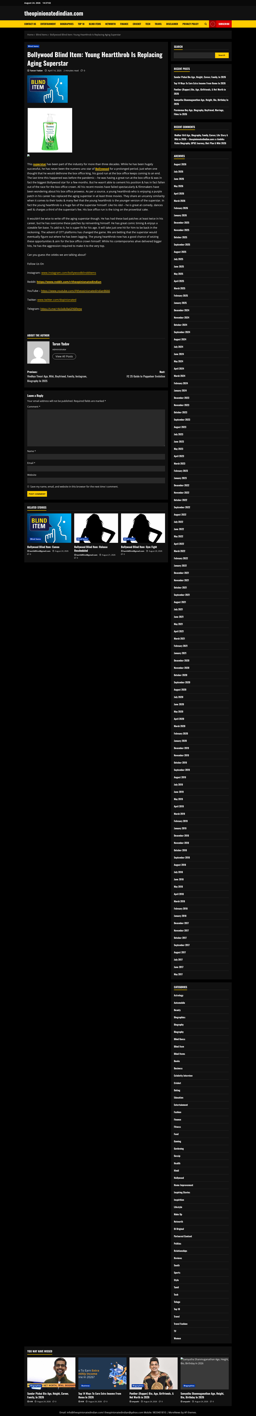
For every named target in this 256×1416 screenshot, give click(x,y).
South (177, 1265)
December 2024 (181, 310)
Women (177, 1338)
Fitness (177, 1126)
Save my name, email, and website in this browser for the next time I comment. (74, 486)
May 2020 (178, 711)
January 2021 (180, 653)
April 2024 (179, 368)
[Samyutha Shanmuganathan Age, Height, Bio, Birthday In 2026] (205, 1373)
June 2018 (179, 879)
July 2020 (178, 697)
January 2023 (180, 478)
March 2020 (179, 726)
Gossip (177, 1156)
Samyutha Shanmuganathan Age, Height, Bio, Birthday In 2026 (202, 1395)
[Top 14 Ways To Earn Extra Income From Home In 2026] (102, 1373)
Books (177, 1061)
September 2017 (182, 945)
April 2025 (179, 281)
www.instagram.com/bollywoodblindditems (68, 272)
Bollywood (102, 168)
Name (31, 451)
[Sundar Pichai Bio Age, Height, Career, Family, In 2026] (51, 1373)
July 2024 (178, 346)
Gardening (179, 1148)
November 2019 (181, 755)
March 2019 (179, 813)
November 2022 (181, 492)
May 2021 (178, 624)
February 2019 (181, 821)
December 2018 (181, 835)
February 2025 (181, 295)
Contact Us (30, 24)
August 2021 (180, 602)
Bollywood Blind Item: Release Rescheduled (90, 548)
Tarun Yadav (36, 70)
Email (31, 463)
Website (31, 474)
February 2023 (181, 470)
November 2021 (181, 580)
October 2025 (180, 237)
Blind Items (95, 24)
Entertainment (48, 24)
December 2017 (181, 923)
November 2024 (181, 317)
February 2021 (181, 646)
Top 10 (81, 24)
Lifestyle (178, 1207)
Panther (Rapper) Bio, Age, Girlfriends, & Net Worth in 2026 (151, 1395)
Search (178, 47)
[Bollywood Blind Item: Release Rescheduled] (96, 528)
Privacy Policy (191, 24)
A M (31, 1401)
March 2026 (179, 200)
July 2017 (178, 959)
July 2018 (178, 872)
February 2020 (181, 733)
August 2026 (180, 164)
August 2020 (180, 689)
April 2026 (179, 193)
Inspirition (179, 1199)
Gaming (177, 1141)
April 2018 (179, 894)
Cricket (137, 24)
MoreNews (174, 1412)
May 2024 (178, 361)
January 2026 (180, 215)
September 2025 (182, 244)
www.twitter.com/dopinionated (56, 299)
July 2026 (178, 171)
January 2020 (180, 740)
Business (178, 1068)
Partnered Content (183, 1236)
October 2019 (180, 762)
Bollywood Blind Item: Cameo (43, 547)
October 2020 (180, 675)
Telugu (177, 1302)
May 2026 (178, 186)
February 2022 (181, 558)
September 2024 (182, 332)
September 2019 (182, 770)
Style (176, 1280)
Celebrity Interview (183, 1075)
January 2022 (180, 565)
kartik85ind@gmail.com (40, 551)
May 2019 (178, 799)
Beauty (177, 1010)
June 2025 (179, 266)
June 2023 (179, 441)
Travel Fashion (180, 1324)
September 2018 (182, 857)
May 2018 (178, 886)
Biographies (66, 24)
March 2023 (179, 463)
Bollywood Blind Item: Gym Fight (139, 547)
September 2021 (182, 595)
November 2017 (181, 930)
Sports (177, 1272)
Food (176, 1134)
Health (177, 1163)
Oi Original (179, 1229)
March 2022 (179, 551)
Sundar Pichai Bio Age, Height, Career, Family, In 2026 (200, 77)
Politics (177, 1243)
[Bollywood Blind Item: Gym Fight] (143, 528)
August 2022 (180, 514)
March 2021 (179, 638)
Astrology (178, 995)
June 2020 (179, 704)
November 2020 (181, 668)
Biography (179, 1024)
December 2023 (181, 398)
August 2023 (180, 427)
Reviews (178, 1258)
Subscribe (224, 24)
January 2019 (180, 828)
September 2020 (182, 682)
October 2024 (180, 325)
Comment (33, 406)
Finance (124, 24)
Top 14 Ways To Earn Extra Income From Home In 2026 (200, 83)
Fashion (177, 1112)
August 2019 (180, 777)
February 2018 (181, 908)
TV (175, 1331)
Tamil (176, 1287)
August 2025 (180, 252)
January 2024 (180, 390)
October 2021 (180, 587)
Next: (146, 374)
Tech (147, 24)
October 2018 (180, 850)
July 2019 (178, 784)
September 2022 (182, 507)
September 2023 (182, 419)
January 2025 (180, 303)
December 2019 (181, 748)
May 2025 (178, 273)
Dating (177, 1090)
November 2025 (181, 230)
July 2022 (178, 522)
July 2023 (178, 434)
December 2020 (181, 660)
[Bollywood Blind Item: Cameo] (49, 528)
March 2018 (179, 901)
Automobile (179, 1002)
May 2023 (178, 449)
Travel (158, 24)
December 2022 (181, 485)
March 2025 (179, 288)
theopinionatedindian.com (53, 13)
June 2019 (179, 792)
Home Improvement (183, 1185)
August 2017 (180, 952)
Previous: (57, 376)
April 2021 (179, 631)
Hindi (176, 1170)
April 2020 (179, 719)
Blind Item (179, 1046)
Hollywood (179, 1178)
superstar (39, 164)
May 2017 (178, 974)
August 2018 (180, 865)
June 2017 (178, 967)
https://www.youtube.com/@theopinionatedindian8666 (75, 291)
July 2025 (178, 259)
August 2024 (180, 339)
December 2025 (181, 222)
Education (178, 1097)
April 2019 (179, 806)
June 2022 (179, 529)
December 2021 (181, 573)
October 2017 (180, 938)
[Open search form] (206, 24)
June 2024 (179, 354)
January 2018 (180, 916)
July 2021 (178, 609)
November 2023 (181, 405)
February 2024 (181, 383)
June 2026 (179, 179)
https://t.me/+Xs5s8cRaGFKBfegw (61, 308)
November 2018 (181, 843)
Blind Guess (179, 1039)
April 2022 (179, 543)
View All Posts (64, 356)
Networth (110, 24)
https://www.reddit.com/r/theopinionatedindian (69, 281)
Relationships (180, 1251)
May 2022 (178, 536)
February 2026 (181, 208)
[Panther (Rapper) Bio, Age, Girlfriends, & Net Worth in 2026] (153, 1373)
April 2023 (179, 456)
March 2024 (179, 376)
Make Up (178, 1214)
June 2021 (179, 616)
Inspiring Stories (182, 1192)
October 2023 (180, 412)
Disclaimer (172, 24)
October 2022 (180, 500)
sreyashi (135, 1401)
